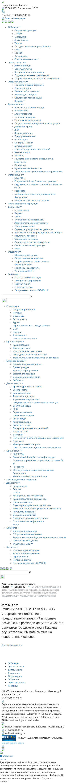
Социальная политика (26, 238)
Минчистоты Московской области (31, 200)
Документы (14, 206)
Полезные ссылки (23, 286)
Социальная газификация (28, 97)
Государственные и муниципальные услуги (37, 123)
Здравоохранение (23, 132)
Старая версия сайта (13, 742)
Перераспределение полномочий (32, 149)
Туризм (18, 43)
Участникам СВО (23, 270)
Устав (17, 248)
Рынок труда (21, 139)
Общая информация (25, 30)
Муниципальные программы (29, 219)
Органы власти (16, 62)
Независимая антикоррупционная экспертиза (38, 232)
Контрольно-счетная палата (29, 71)
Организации (15, 174)
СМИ (17, 49)
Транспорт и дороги (24, 116)
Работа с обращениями (26, 91)
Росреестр (19, 190)
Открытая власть (17, 81)
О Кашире (13, 27)
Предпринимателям (25, 136)
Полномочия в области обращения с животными (38, 437)
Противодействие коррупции (23, 203)
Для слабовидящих (14, 18)
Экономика (20, 165)
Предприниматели (24, 226)
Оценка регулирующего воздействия (33, 229)
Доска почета (21, 39)
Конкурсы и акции (23, 142)
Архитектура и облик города (29, 107)
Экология (19, 155)
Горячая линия (22, 283)
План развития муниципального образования (38, 171)
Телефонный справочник (27, 280)
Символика (20, 36)
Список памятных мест (26, 59)
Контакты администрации (27, 277)
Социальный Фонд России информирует (35, 181)
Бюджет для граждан (25, 94)
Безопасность (21, 110)
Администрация (22, 65)
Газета (17, 216)
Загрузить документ (12, 644)
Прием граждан (22, 88)
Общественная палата (26, 254)
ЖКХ (16, 129)
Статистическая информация (29, 245)
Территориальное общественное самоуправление (31, 263)
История (18, 33)
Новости (18, 52)
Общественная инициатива (28, 258)
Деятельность (15, 104)
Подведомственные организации (31, 75)
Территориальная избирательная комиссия (37, 78)
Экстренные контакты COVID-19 (31, 290)
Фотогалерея (21, 55)
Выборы (19, 100)
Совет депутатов (23, 68)
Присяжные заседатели (26, 267)
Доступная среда (23, 126)
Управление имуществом (27, 120)
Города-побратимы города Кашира (32, 46)
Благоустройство (23, 113)
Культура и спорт (23, 145)
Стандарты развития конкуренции (32, 242)
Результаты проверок (25, 235)
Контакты (13, 274)
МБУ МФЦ (19, 177)
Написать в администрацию (29, 84)
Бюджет (18, 213)
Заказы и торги (22, 152)
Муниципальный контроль (28, 168)
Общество (13, 251)
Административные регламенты (31, 222)
